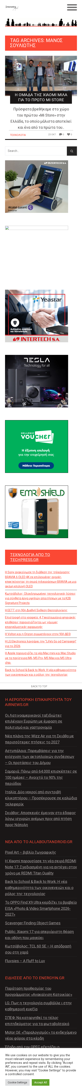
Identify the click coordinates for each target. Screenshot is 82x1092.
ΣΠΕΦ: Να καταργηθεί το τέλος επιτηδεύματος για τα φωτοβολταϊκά (37, 1020)
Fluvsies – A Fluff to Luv (25, 961)
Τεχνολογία (18, 135)
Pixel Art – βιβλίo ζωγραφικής (30, 852)
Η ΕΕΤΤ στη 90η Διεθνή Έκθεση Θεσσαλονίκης (36, 610)
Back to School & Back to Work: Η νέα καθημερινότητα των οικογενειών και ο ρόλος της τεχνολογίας (40, 672)
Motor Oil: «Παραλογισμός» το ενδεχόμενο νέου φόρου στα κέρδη (41, 1035)
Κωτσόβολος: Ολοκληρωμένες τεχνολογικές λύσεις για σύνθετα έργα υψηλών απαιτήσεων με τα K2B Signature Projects (40, 598)
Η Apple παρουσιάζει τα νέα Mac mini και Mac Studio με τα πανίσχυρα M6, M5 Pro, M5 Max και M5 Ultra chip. (40, 657)
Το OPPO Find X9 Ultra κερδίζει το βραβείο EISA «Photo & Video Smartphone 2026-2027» (41, 908)
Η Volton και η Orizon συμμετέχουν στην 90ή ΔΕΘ (38, 634)
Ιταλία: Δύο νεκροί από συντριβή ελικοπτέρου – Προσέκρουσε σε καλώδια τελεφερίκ (41, 798)
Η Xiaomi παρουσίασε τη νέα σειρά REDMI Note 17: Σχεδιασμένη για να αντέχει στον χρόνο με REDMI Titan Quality (41, 867)
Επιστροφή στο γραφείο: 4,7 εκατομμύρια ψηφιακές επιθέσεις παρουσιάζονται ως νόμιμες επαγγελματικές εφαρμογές (40, 622)
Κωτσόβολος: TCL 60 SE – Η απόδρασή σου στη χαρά (38, 949)
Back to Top (39, 686)
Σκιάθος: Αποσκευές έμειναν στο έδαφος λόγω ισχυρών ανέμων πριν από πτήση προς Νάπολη (40, 819)
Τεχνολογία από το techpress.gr (30, 557)
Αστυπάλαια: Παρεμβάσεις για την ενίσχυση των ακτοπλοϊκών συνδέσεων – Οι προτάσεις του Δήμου (39, 756)
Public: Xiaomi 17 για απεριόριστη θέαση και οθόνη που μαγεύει (39, 934)
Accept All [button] (40, 1082)
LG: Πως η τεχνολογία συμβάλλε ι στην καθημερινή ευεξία (38, 1006)
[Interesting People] (32, 7)
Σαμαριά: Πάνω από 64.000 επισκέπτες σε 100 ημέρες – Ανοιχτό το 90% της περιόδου (41, 777)
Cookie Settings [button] (17, 1082)
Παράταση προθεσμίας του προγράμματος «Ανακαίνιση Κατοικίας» (38, 991)
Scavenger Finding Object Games (33, 923)
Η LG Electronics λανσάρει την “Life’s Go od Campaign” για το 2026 (40, 644)
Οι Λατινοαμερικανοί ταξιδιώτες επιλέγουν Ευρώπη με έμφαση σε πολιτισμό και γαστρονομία (33, 721)
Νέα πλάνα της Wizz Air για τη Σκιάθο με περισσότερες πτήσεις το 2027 (39, 739)
